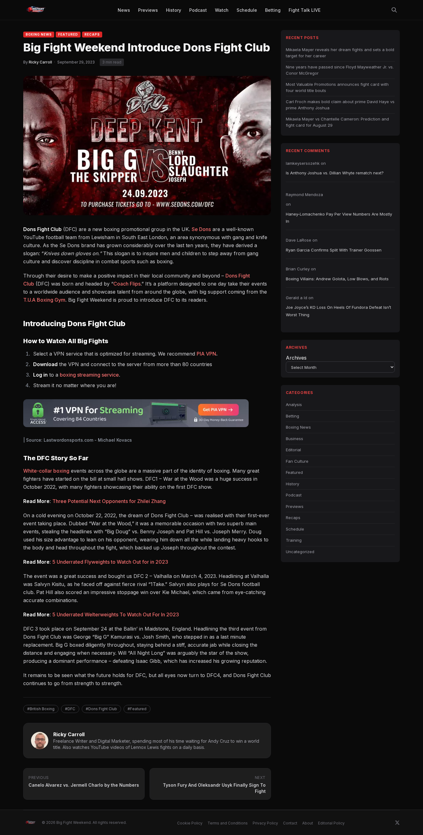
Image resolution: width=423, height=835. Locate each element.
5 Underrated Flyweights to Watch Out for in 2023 (110, 562)
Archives (296, 358)
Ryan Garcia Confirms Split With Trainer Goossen (334, 249)
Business (294, 438)
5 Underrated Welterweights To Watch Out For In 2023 (115, 614)
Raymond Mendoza (304, 194)
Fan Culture (297, 461)
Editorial (293, 449)
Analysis (294, 404)
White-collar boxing (46, 471)
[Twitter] (397, 822)
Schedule (295, 529)
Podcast (294, 494)
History (292, 483)
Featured (68, 34)
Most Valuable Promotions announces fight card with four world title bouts (337, 87)
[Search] (394, 9)
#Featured (137, 708)
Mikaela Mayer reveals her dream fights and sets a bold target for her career (340, 52)
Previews (294, 506)
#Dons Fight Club (101, 708)
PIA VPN (206, 354)
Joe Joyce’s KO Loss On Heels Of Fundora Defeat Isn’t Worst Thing (338, 311)
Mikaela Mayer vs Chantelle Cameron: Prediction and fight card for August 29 (337, 122)
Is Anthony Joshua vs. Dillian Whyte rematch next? (335, 172)
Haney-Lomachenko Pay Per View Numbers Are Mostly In (339, 218)
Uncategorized (300, 551)
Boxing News (39, 34)
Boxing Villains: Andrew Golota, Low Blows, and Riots (337, 278)
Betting (292, 415)
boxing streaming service (89, 375)
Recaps (92, 34)
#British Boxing (41, 708)
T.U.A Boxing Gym (44, 300)
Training (294, 540)
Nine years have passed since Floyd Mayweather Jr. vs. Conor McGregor (340, 70)
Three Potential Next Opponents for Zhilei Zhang (109, 501)
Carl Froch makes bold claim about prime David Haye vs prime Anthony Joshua (340, 104)
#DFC (70, 708)
